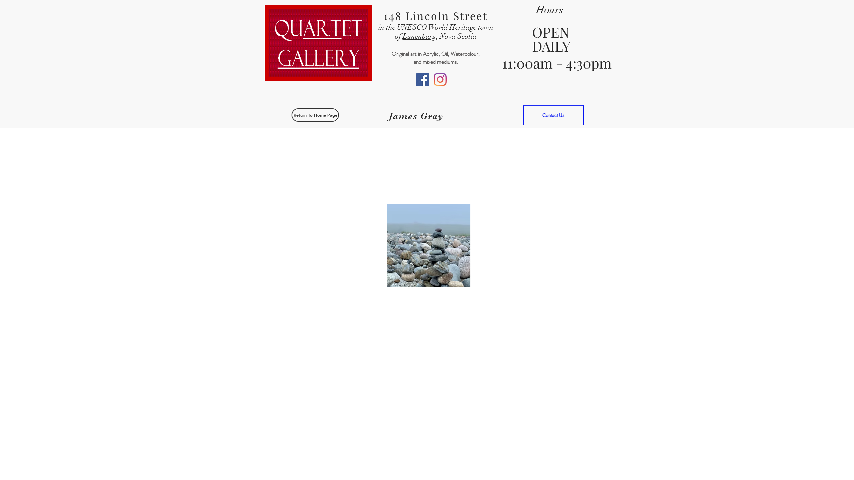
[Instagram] (440, 79)
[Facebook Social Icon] (422, 79)
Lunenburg (419, 36)
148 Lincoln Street (436, 15)
